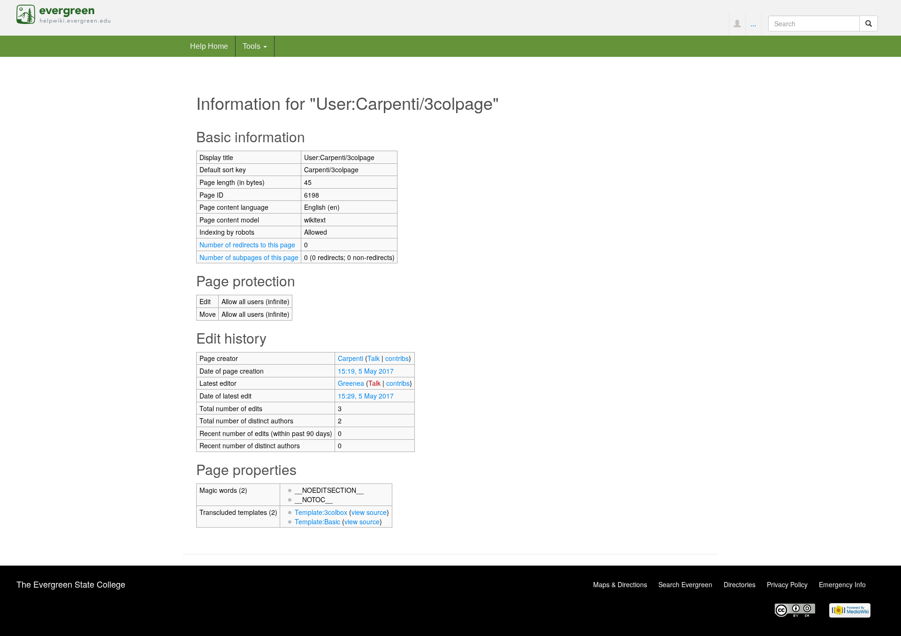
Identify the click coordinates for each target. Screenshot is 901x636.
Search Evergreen (685, 584)
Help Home (209, 46)
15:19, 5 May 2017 (366, 370)
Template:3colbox (321, 512)
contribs (397, 358)
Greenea (351, 383)
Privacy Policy (787, 584)
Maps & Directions (620, 584)
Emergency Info (842, 584)
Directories (740, 584)
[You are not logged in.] (737, 23)
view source (369, 512)
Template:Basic (317, 521)
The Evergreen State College (70, 584)
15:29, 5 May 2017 (366, 395)
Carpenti (350, 358)
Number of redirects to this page (247, 244)
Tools (252, 46)
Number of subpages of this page (248, 257)
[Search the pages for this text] (868, 23)
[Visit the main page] (63, 13)
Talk (373, 358)
